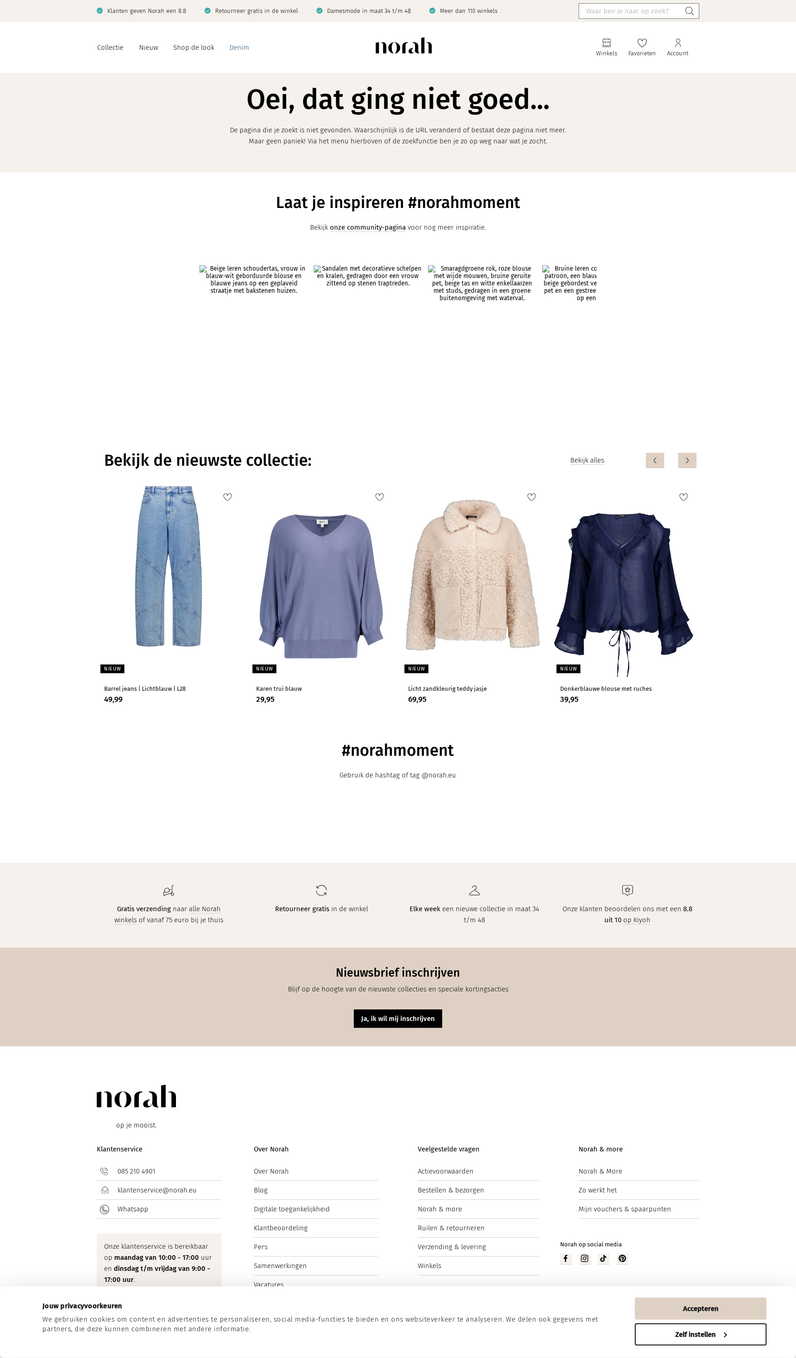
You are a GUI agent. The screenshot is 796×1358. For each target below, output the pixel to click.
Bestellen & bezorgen (451, 1190)
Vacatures (269, 1285)
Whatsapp (132, 1209)
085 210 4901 (136, 1171)
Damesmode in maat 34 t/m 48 (369, 10)
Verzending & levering (452, 1247)
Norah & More (600, 1171)
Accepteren (701, 1309)
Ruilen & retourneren (451, 1228)
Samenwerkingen (280, 1266)
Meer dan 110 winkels (469, 10)
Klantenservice (119, 1149)
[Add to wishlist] (227, 497)
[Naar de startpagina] (403, 48)
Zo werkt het (598, 1190)
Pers (261, 1247)
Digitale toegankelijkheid (292, 1209)
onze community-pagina (368, 227)
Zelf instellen (695, 1334)
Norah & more (440, 1209)
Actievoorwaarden (446, 1171)
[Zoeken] (689, 11)
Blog (261, 1190)
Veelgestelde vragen (449, 1149)
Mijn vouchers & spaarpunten (625, 1209)
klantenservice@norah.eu (157, 1190)
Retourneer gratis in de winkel (256, 10)
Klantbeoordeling (281, 1228)
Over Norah (271, 1149)
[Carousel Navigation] (671, 460)
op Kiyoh (636, 920)
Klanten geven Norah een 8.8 (146, 10)
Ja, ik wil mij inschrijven (398, 1018)
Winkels (429, 1266)
